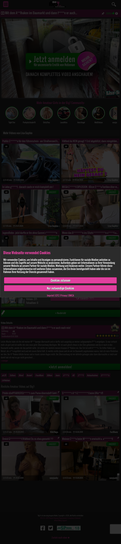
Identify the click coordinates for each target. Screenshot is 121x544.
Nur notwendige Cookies (60, 288)
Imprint (50, 295)
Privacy (63, 295)
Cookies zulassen (60, 280)
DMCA (71, 295)
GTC (57, 295)
